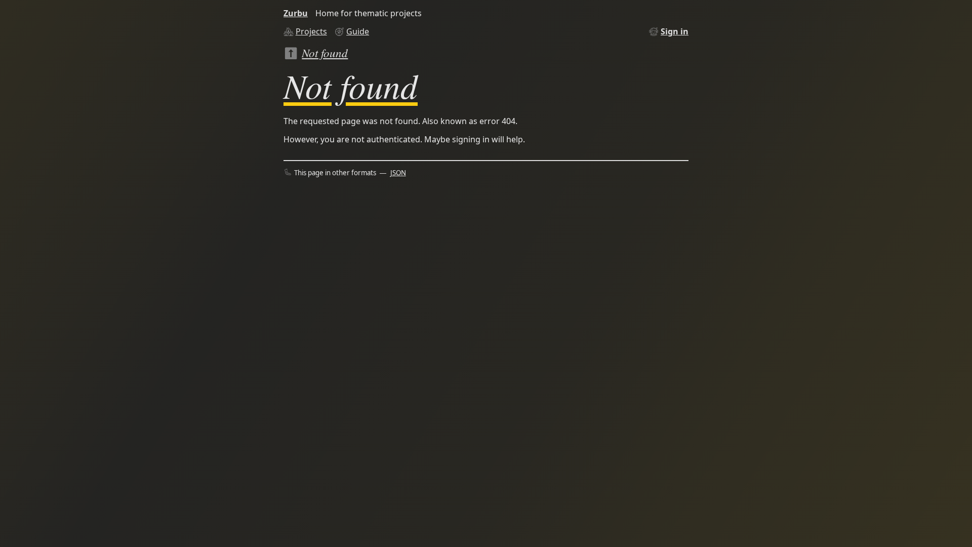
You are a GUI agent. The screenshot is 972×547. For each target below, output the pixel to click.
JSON (398, 172)
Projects (311, 31)
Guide (357, 31)
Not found (325, 52)
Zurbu (296, 13)
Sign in (674, 31)
